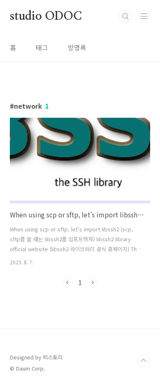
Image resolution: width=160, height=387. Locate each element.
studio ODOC (46, 16)
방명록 (77, 47)
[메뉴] (144, 16)
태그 (42, 47)
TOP (143, 360)
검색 (125, 16)
